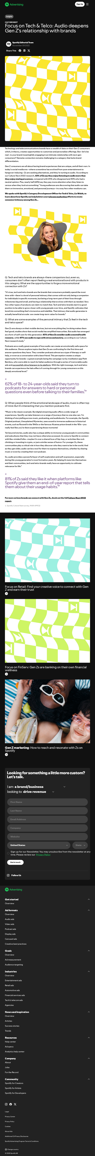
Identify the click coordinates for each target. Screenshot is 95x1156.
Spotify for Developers (15, 1093)
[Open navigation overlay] (87, 4)
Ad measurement (13, 959)
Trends (8, 1030)
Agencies (9, 1005)
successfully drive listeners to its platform (31, 365)
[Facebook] (10, 1104)
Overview (9, 903)
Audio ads (9, 919)
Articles (8, 1021)
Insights (9, 16)
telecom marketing (57, 196)
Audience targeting (14, 964)
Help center (10, 1041)
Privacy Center (10, 1116)
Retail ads (9, 985)
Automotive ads (12, 990)
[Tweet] (29, 50)
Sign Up (80, 4)
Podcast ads (10, 929)
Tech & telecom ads (14, 1000)
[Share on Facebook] (20, 50)
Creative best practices (15, 944)
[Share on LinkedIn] (24, 50)
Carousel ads (11, 939)
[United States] (38, 845)
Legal (7, 1112)
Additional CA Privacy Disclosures (16, 1136)
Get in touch (15, 862)
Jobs (7, 1067)
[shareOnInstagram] (8, 875)
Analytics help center (14, 1051)
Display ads (10, 934)
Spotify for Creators (14, 1083)
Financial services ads (15, 995)
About (8, 1062)
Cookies (8, 1126)
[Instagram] (6, 1104)
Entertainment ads (13, 980)
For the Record (11, 1072)
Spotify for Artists (13, 1088)
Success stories (12, 1025)
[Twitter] (15, 1104)
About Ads (8, 1131)
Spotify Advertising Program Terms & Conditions (22, 1141)
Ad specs (9, 1046)
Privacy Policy (43, 854)
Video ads (9, 924)
